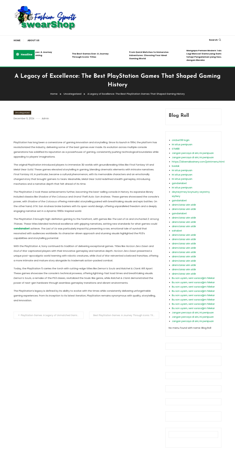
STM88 (176, 148)
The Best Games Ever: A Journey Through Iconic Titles (86, 55)
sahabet (177, 230)
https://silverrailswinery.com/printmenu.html (198, 161)
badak (175, 166)
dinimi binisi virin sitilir (184, 204)
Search (213, 40)
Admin (45, 118)
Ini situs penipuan (182, 144)
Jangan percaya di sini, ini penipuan (193, 153)
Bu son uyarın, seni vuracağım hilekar (193, 278)
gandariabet (179, 183)
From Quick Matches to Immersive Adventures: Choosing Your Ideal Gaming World (145, 55)
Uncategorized (22, 112)
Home (17, 40)
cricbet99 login (180, 140)
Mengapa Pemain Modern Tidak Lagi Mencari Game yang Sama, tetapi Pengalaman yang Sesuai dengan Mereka (201, 55)
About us (33, 40)
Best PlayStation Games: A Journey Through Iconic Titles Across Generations (126, 315)
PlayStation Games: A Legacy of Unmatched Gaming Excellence (52, 315)
